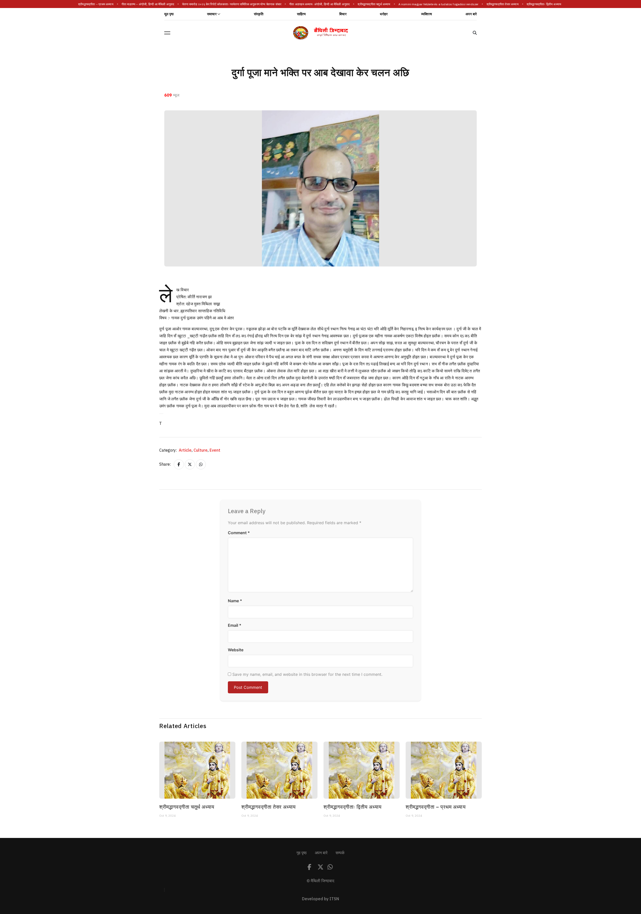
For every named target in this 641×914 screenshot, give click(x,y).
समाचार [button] (212, 14)
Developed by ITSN (320, 899)
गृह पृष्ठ (301, 853)
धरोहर (384, 14)
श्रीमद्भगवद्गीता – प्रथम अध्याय (93, 4)
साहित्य (301, 14)
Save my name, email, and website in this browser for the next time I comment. (307, 674)
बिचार (343, 14)
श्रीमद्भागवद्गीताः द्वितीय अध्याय (541, 4)
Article (186, 450)
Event (215, 450)
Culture (201, 450)
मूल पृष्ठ (169, 14)
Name (235, 600)
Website (235, 649)
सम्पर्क (340, 853)
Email (234, 625)
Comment (239, 532)
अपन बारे (471, 14)
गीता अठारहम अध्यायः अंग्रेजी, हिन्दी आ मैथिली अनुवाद (317, 4)
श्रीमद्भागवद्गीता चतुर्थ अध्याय (371, 4)
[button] (167, 33)
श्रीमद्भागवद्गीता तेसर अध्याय (500, 4)
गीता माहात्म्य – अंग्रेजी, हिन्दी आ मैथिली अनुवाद (145, 4)
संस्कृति (258, 14)
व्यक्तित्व (426, 14)
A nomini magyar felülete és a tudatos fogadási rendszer (436, 4)
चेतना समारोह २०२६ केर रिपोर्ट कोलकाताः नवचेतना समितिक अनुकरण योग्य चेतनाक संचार (229, 4)
